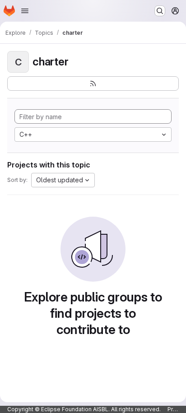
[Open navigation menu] (25, 11)
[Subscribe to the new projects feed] (93, 83)
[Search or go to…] (159, 10)
